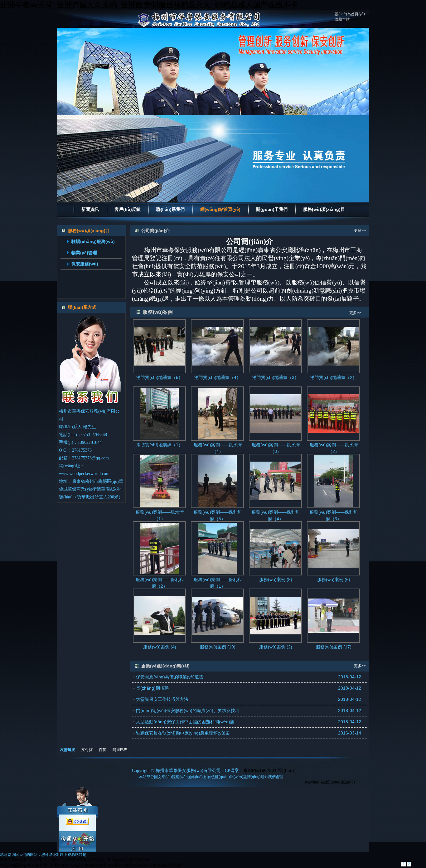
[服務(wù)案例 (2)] (275, 615)
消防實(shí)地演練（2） (333, 377)
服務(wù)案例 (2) (275, 646)
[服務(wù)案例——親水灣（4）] (217, 413)
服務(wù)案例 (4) (159, 646)
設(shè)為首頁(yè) (350, 14)
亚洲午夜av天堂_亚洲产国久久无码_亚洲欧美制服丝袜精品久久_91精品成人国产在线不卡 (149, 5)
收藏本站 (342, 19)
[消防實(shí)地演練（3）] (275, 346)
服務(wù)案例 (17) (333, 646)
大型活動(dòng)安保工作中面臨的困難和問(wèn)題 (185, 721)
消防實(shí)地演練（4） (217, 377)
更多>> (360, 230)
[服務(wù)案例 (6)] (333, 548)
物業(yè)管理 (84, 252)
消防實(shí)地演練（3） (275, 377)
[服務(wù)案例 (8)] (275, 548)
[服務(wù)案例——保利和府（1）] (217, 548)
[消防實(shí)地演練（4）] (217, 346)
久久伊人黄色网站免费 (88, 865)
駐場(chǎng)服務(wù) (93, 241)
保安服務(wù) (84, 263)
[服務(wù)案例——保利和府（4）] (275, 480)
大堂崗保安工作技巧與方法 (162, 699)
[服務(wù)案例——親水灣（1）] (159, 480)
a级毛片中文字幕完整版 (128, 865)
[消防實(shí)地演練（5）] (159, 346)
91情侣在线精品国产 (165, 865)
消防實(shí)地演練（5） (159, 377)
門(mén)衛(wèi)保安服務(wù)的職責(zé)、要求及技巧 (188, 710)
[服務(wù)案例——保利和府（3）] (333, 480)
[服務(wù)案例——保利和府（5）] (217, 480)
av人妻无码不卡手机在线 (48, 865)
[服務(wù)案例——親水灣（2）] (333, 413)
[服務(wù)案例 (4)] (159, 615)
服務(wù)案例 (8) (275, 579)
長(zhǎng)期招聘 (152, 688)
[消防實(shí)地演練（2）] (333, 346)
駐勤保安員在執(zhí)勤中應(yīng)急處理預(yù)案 (183, 732)
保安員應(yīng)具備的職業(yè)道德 (169, 676)
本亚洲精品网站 (13, 865)
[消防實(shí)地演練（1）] (159, 413)
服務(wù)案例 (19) (217, 646)
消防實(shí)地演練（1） (159, 444)
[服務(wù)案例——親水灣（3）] (275, 413)
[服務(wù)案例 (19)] (217, 615)
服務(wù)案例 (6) (333, 579)
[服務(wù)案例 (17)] (333, 615)
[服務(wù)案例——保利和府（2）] (159, 548)
